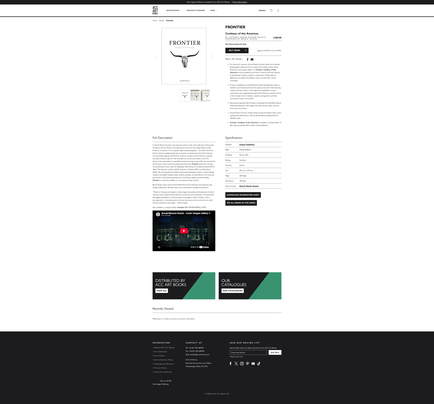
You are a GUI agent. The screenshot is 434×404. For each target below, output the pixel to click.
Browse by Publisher (196, 10)
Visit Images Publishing (160, 384)
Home (155, 20)
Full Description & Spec (236, 44)
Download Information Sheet (243, 195)
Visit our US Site (165, 381)
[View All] (184, 285)
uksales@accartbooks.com (199, 354)
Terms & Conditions (163, 372)
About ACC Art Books (165, 348)
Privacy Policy (161, 368)
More (212, 10)
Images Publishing (247, 144)
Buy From (234, 50)
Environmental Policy (164, 360)
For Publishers (161, 352)
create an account (170, 319)
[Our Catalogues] (250, 285)
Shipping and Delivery (164, 364)
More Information (239, 2)
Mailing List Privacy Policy (236, 356)
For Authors (160, 356)
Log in (259, 50)
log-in (159, 319)
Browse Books (172, 10)
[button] (271, 10)
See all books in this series (241, 203)
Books (161, 20)
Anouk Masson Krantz (249, 186)
